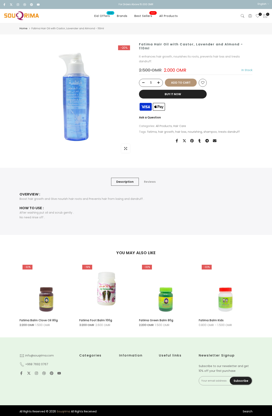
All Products (168, 16)
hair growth (166, 132)
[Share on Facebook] (177, 140)
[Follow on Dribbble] (24, 4)
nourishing (195, 132)
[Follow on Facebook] (4, 4)
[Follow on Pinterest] (31, 4)
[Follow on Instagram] (18, 4)
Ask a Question (150, 117)
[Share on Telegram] (207, 140)
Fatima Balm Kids (211, 320)
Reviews (150, 182)
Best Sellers (144, 16)
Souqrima (63, 411)
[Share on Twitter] (184, 140)
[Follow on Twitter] (11, 4)
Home (23, 28)
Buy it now (173, 94)
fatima (152, 132)
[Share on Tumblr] (199, 140)
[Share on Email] (214, 140)
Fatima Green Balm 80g (156, 320)
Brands (122, 16)
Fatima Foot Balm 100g (95, 320)
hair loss (180, 132)
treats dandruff (229, 132)
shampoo (210, 132)
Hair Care (179, 126)
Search (247, 411)
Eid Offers (103, 16)
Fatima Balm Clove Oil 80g (39, 320)
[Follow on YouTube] (38, 4)
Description (125, 182)
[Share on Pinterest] (192, 140)
